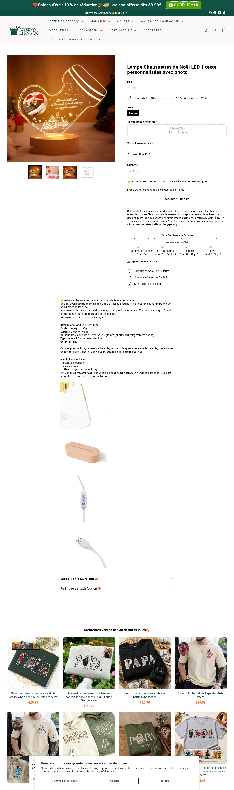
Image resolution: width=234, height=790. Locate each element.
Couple (124, 21)
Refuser (165, 780)
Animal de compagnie (160, 21)
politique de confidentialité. (100, 771)
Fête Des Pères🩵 (64, 21)
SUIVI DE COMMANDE (66, 39)
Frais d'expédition (136, 190)
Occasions (89, 30)
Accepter (115, 780)
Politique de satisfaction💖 (80, 588)
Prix (130, 81)
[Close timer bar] (230, 5)
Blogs (95, 39)
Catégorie (153, 30)
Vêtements (59, 30)
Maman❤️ (98, 21)
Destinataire (121, 30)
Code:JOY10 (186, 5)
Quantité (132, 165)
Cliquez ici (121, 13)
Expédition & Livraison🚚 (79, 579)
